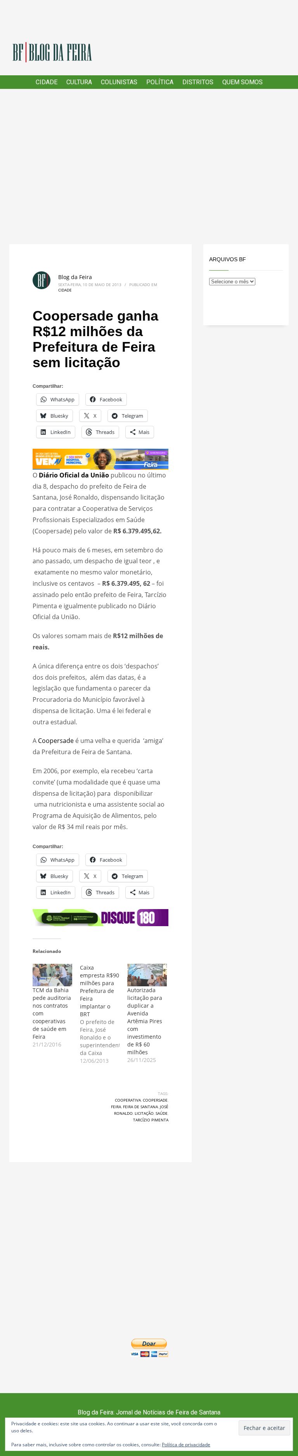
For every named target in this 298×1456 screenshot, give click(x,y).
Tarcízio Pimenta (150, 1120)
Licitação (144, 1113)
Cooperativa (128, 1100)
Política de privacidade (186, 1444)
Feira (116, 1106)
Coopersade (56, 740)
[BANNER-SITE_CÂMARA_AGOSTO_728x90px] (100, 917)
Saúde (162, 1113)
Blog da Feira (75, 277)
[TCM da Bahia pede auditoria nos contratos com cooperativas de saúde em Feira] (52, 975)
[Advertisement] (149, 166)
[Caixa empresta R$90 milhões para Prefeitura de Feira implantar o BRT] (103, 1014)
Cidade (65, 290)
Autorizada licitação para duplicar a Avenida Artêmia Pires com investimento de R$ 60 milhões (144, 1021)
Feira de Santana (140, 1106)
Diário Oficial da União (74, 475)
